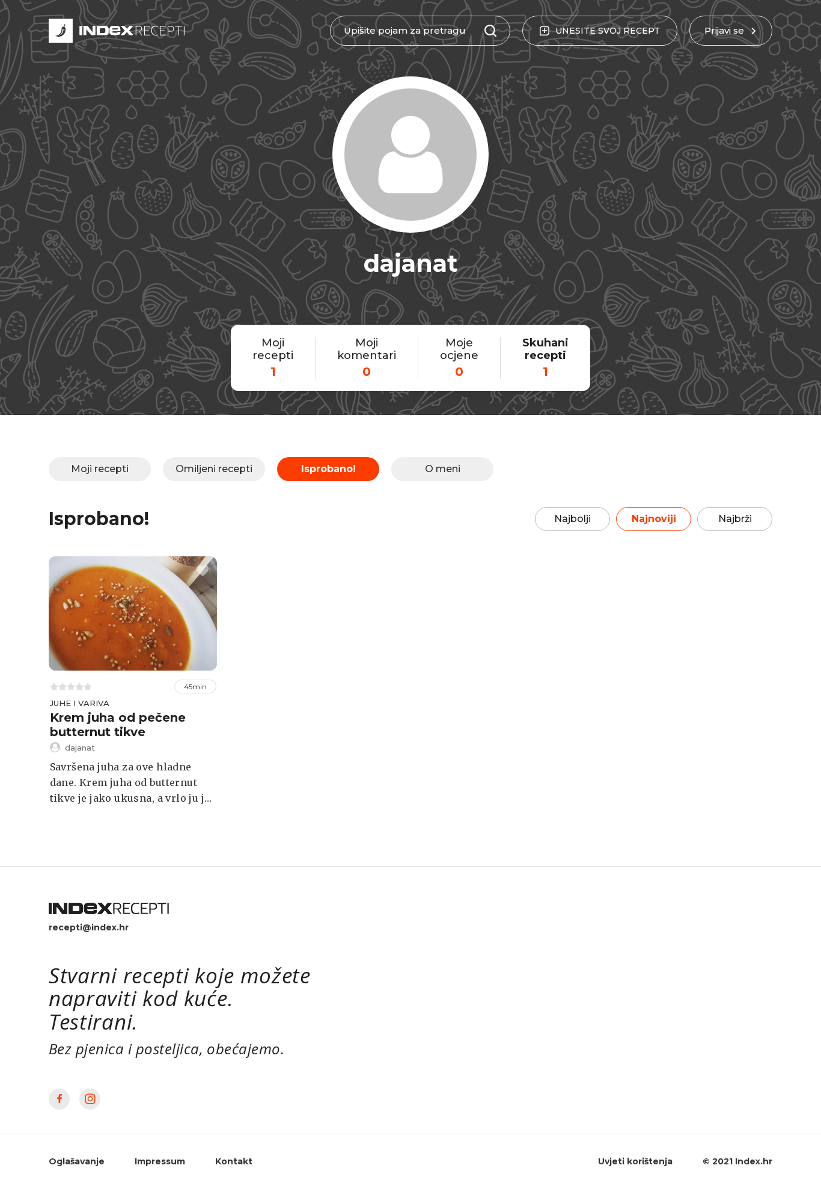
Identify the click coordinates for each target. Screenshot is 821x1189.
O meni (442, 469)
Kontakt (233, 1161)
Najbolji (572, 518)
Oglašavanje (77, 1161)
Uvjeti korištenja (635, 1161)
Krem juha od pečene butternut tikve (118, 724)
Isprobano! (328, 469)
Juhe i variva (79, 703)
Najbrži (735, 518)
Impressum (160, 1161)
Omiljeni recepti (213, 469)
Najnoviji (654, 518)
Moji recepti (100, 469)
